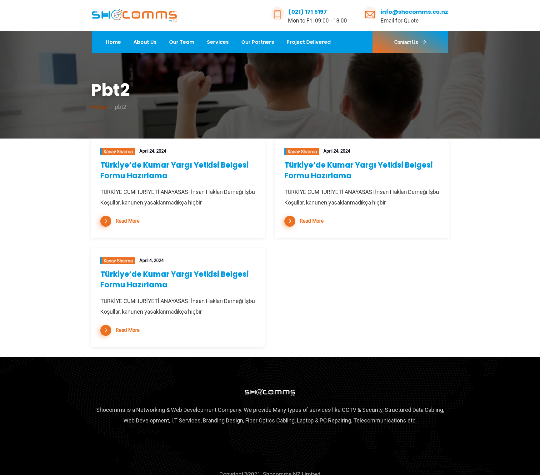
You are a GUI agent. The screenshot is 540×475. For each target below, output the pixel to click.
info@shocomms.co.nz (414, 12)
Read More (128, 221)
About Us (145, 42)
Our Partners (257, 42)
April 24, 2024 (152, 151)
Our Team (181, 42)
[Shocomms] (134, 16)
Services (218, 42)
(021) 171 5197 (307, 12)
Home (113, 42)
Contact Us (406, 42)
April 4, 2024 (151, 260)
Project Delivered (309, 42)
